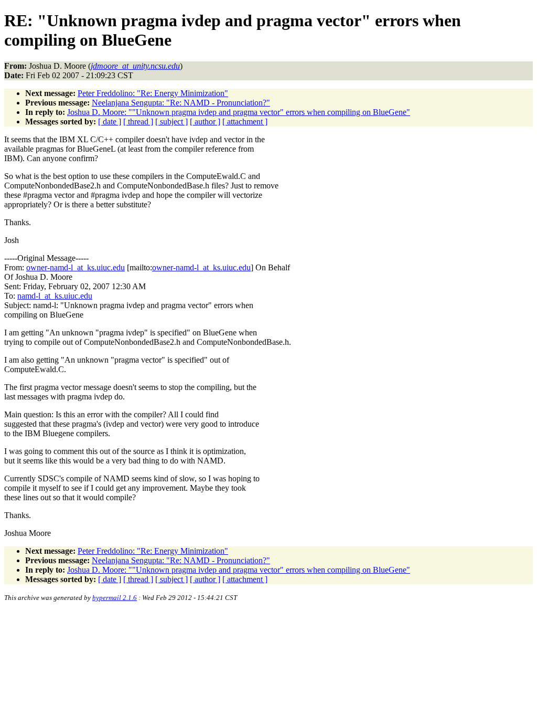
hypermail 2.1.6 (114, 598)
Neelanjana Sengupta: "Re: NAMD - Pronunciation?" (181, 102)
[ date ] (109, 121)
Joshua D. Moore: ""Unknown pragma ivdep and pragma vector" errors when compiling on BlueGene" (238, 112)
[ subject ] (171, 121)
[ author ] (205, 121)
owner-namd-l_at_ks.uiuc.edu (75, 267)
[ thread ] (138, 121)
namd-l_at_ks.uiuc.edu (54, 295)
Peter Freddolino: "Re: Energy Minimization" (153, 93)
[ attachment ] (244, 121)
